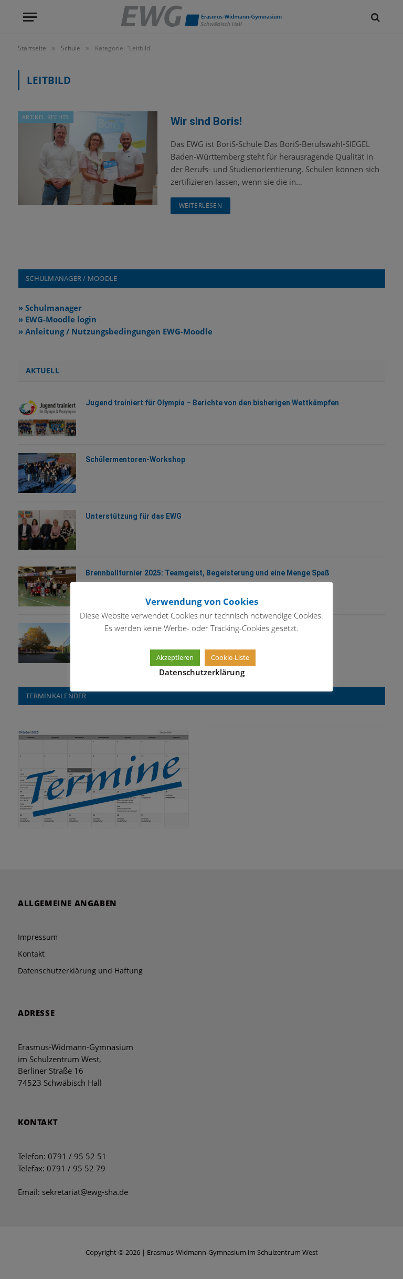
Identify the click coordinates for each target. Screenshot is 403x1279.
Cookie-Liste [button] (230, 657)
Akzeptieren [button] (175, 657)
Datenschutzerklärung (202, 672)
